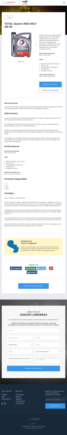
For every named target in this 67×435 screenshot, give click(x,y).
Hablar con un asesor (50, 84)
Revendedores (20, 394)
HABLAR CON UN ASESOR (33, 368)
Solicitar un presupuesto (50, 90)
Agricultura (19, 399)
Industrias (18, 397)
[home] (9, 2)
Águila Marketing (37, 428)
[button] (64, 3)
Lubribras (4, 394)
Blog (3, 397)
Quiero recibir (55, 406)
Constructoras (20, 403)
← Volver (8, 17)
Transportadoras (20, 401)
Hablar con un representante (33, 286)
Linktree (33, 423)
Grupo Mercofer (6, 399)
